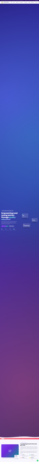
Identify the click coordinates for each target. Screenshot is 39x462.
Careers (36, 2)
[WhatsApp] (37, 460)
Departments (21, 2)
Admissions (32, 2)
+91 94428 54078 (13, 0)
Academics (17, 2)
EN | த (34, 0)
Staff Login (30, 0)
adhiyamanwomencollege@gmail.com (20, 0)
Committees (25, 2)
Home (11, 2)
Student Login (26, 0)
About (14, 2)
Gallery (29, 2)
